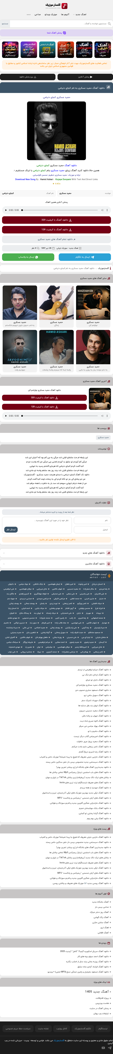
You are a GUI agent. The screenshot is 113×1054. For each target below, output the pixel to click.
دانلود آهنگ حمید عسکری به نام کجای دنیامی (81, 88)
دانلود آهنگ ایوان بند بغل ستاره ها (93, 705)
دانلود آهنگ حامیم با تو (98, 731)
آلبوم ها (65, 14)
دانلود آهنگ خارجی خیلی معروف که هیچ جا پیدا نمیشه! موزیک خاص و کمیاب (74, 757)
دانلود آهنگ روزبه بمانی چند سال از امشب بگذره (87, 961)
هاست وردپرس (102, 1003)
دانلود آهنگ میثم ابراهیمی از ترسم (93, 669)
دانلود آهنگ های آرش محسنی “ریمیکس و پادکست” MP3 (83, 798)
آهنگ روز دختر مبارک (99, 912)
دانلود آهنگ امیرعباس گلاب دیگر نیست (91, 736)
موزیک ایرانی (61, 248)
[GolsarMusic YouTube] (103, 1047)
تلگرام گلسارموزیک (83, 1028)
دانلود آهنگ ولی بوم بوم (98, 818)
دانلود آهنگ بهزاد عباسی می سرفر (94, 726)
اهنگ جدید (80, 14)
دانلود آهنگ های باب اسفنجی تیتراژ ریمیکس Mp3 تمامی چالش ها (79, 772)
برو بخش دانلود (26, 77)
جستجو (5, 23)
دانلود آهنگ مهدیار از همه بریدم (94, 787)
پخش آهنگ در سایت (99, 1008)
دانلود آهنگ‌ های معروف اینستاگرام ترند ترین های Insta (84, 782)
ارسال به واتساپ (26, 257)
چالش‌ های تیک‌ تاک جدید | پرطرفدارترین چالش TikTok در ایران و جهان (77, 777)
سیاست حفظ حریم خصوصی (18, 1028)
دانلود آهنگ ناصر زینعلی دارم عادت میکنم (90, 746)
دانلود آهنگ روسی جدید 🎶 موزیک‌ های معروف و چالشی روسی (81, 883)
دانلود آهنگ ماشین (95, 563)
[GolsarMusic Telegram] (110, 1047)
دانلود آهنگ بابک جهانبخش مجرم (94, 808)
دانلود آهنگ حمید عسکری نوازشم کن (44, 390)
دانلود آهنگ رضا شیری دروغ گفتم (94, 751)
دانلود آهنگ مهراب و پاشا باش (95, 716)
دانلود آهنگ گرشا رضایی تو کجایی (94, 813)
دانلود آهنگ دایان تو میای (97, 680)
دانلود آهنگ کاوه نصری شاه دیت (94, 721)
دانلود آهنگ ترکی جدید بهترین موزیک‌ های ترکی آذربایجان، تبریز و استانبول (75, 793)
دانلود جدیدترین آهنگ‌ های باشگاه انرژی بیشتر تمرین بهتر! (82, 767)
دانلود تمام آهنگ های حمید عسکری (55, 239)
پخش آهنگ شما (54, 33)
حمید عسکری (103, 437)
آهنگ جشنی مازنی (100, 922)
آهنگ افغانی (103, 932)
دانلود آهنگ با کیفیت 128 (54, 229)
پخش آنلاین (83, 77)
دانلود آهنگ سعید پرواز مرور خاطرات (93, 741)
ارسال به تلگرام (83, 257)
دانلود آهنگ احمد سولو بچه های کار (93, 956)
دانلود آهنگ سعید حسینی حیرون (94, 710)
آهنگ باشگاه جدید (100, 902)
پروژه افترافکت (102, 998)
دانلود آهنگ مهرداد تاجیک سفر (95, 700)
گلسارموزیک (56, 6)
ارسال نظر (10, 529)
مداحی (38, 14)
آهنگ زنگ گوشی (101, 917)
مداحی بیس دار (102, 907)
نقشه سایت (43, 1028)
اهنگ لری (104, 927)
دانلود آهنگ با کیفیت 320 (54, 220)
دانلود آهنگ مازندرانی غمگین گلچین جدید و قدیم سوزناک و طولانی (79, 803)
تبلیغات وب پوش (101, 1013)
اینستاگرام (103, 1028)
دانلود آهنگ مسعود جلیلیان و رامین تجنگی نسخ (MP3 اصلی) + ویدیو (78, 972)
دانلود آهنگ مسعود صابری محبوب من (92, 690)
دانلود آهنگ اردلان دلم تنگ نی (95, 674)
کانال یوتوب (61, 1028)
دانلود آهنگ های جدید (94, 553)
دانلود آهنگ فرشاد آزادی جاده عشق (93, 966)
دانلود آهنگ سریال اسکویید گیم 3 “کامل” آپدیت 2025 (84, 951)
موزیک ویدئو (51, 14)
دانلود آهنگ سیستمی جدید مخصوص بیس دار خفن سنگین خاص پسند (77, 762)
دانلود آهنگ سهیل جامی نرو (96, 695)
